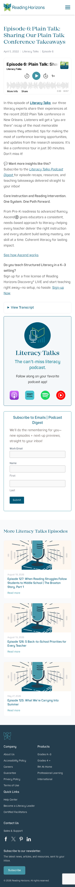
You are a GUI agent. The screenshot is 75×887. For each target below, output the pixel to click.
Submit (17, 500)
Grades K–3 (44, 754)
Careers (8, 766)
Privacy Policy (12, 779)
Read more (13, 592)
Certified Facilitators (15, 812)
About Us (9, 754)
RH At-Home (45, 766)
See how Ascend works (21, 255)
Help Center (10, 799)
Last (12, 490)
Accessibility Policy (15, 760)
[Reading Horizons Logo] (24, 7)
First (12, 476)
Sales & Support (13, 830)
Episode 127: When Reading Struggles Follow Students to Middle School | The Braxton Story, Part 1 (37, 583)
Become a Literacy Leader (19, 805)
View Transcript (22, 307)
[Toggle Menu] (67, 7)
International (45, 779)
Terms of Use (11, 785)
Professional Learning (50, 773)
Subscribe (14, 870)
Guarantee (10, 773)
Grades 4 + (44, 760)
